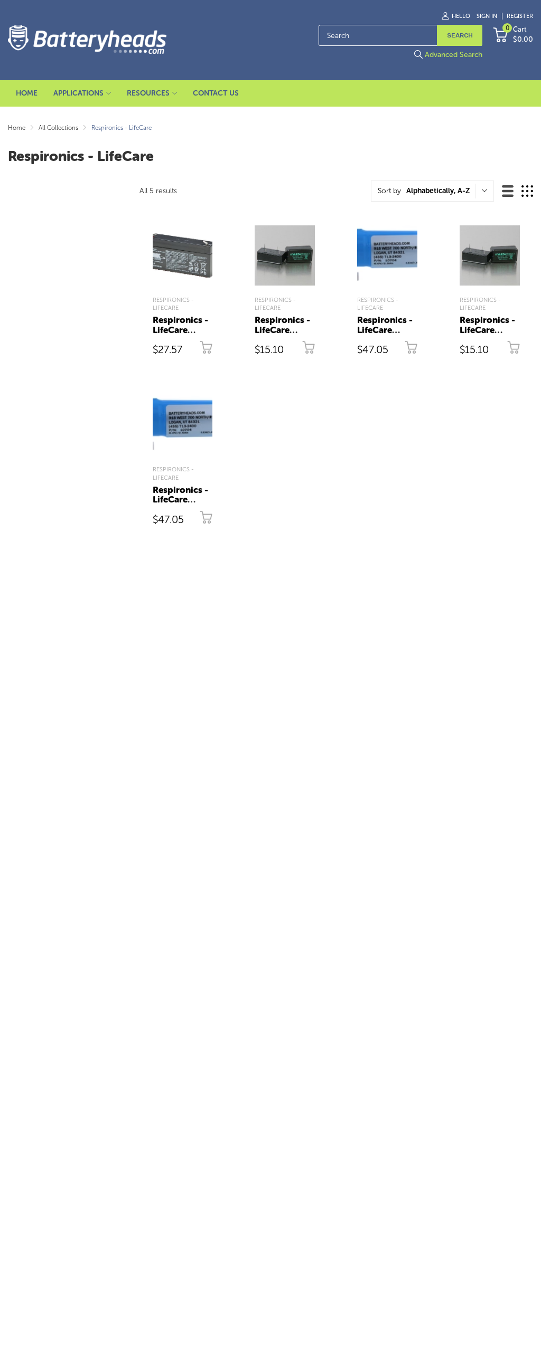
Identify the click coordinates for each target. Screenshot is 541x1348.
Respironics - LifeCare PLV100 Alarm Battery (284, 335)
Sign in (487, 16)
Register (520, 16)
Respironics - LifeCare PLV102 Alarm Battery (489, 335)
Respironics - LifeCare (173, 304)
